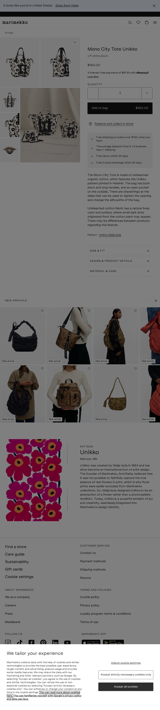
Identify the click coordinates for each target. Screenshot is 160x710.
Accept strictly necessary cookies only (126, 674)
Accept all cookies (126, 686)
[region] (80, 677)
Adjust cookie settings (126, 663)
